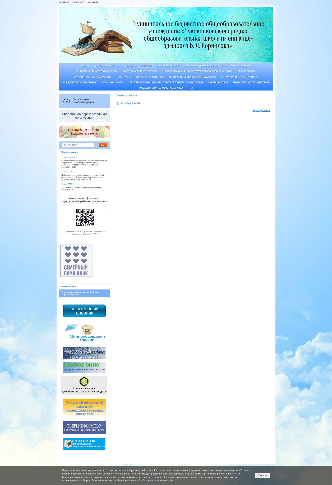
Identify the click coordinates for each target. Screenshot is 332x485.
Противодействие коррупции (251, 82)
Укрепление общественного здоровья (192, 77)
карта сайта (93, 2)
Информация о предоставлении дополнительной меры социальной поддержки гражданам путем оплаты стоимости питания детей (82, 177)
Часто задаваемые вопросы (139, 71)
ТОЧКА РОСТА (123, 77)
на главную (64, 2)
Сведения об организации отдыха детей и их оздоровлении (166, 82)
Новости (130, 66)
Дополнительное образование (92, 77)
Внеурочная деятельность (200, 66)
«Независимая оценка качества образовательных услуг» (197, 71)
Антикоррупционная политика (239, 77)
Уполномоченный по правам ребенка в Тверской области (80, 293)
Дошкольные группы (107, 66)
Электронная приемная (236, 66)
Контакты (146, 66)
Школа (85, 66)
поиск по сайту (78, 2)
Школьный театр (218, 82)
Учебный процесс (168, 66)
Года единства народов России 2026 (161, 88)
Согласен (262, 475)
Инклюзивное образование (80, 82)
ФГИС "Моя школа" (113, 82)
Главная (120, 95)
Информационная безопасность (96, 71)
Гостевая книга (68, 287)
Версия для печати (261, 111)
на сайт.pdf (127, 103)
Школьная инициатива (150, 77)
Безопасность (247, 71)
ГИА (191, 88)
